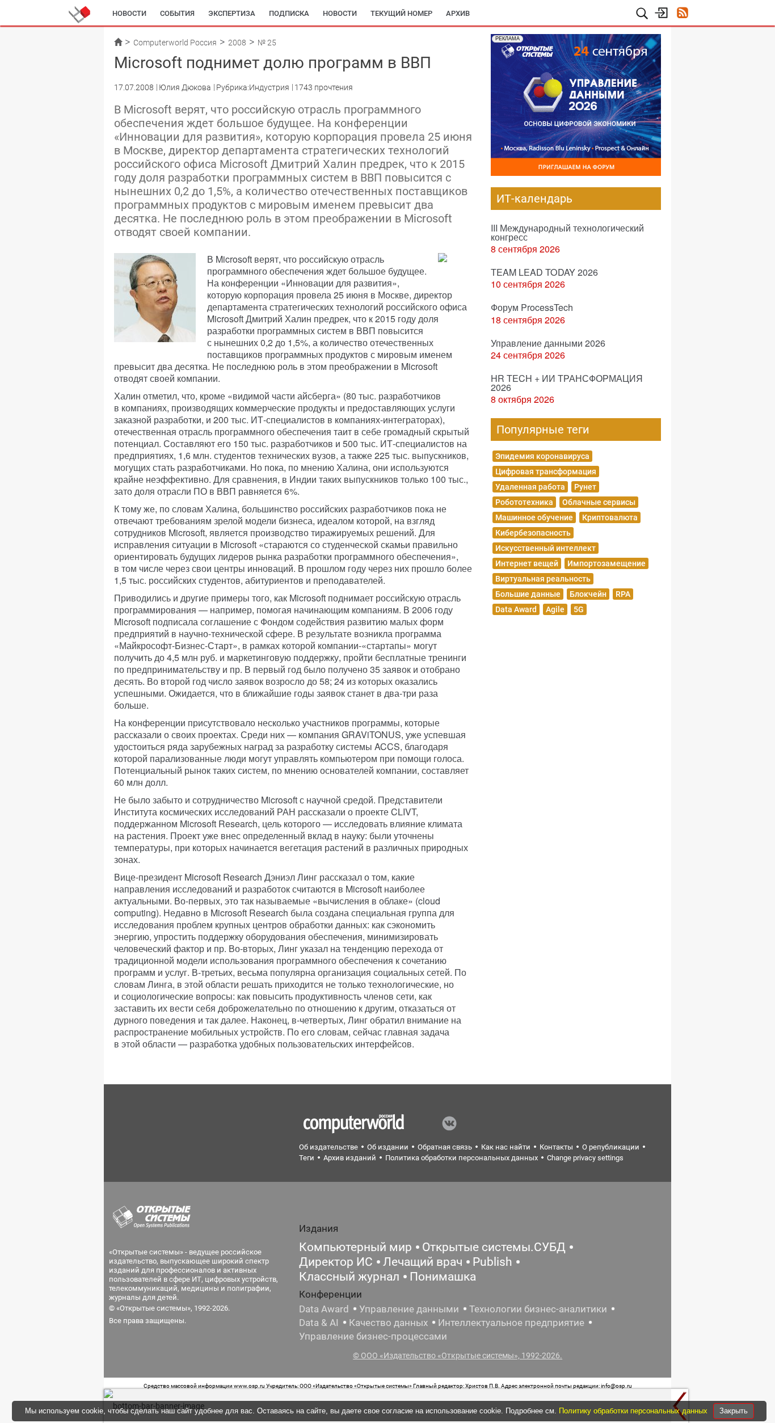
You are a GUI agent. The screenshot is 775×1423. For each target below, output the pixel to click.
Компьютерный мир (355, 1247)
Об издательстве (328, 1147)
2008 (237, 42)
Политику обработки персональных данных (634, 1411)
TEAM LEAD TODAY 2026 (544, 272)
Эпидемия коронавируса (542, 456)
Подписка (289, 13)
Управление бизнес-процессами (373, 1336)
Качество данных (388, 1322)
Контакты (556, 1147)
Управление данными (409, 1309)
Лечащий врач (422, 1262)
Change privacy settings (585, 1157)
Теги (306, 1157)
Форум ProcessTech (532, 307)
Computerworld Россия (175, 42)
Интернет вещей (526, 563)
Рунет (585, 486)
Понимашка (443, 1276)
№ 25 (267, 42)
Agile (555, 609)
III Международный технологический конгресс (567, 232)
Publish (492, 1262)
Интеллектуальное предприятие (511, 1322)
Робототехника (524, 502)
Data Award (516, 609)
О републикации (610, 1147)
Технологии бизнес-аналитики (538, 1309)
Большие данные (528, 594)
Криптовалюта (610, 517)
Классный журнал (349, 1276)
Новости (129, 13)
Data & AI (319, 1322)
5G (579, 609)
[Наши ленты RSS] (682, 14)
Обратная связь (445, 1147)
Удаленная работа (530, 486)
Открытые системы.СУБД (494, 1247)
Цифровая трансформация (545, 471)
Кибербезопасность (533, 532)
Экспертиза (231, 13)
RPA (623, 594)
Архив (458, 13)
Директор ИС (336, 1262)
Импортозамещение (606, 563)
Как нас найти (505, 1147)
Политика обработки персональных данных (461, 1157)
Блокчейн (588, 594)
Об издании (387, 1147)
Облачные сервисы (598, 502)
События (177, 13)
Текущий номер (401, 13)
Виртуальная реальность (543, 578)
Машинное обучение (534, 517)
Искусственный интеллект (545, 548)
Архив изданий (349, 1157)
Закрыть (733, 1411)
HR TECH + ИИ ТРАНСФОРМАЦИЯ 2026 (567, 383)
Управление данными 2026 (548, 343)
